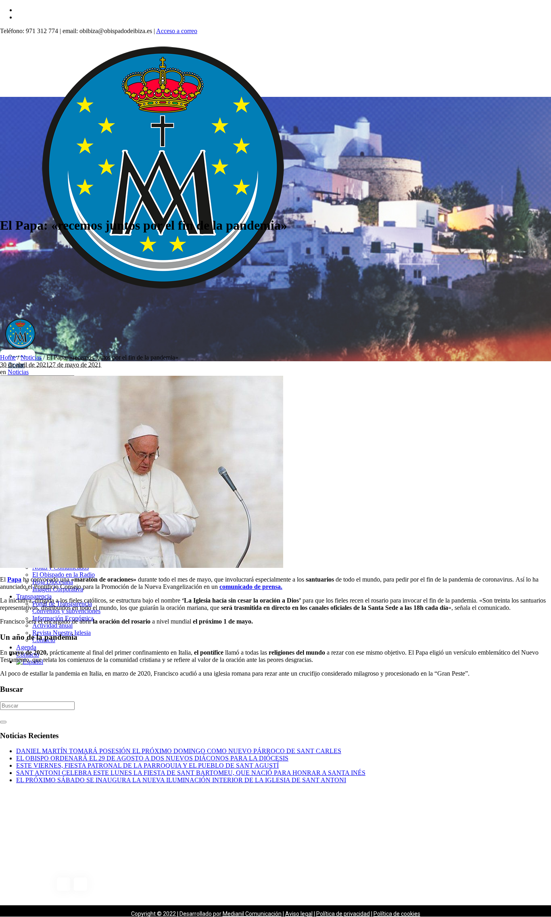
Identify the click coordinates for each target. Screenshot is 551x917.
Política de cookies (397, 914)
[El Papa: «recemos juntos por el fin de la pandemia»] (141, 565)
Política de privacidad (343, 914)
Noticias (31, 357)
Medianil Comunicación (252, 914)
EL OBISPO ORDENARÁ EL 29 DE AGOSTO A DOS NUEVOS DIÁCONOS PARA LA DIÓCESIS (152, 758)
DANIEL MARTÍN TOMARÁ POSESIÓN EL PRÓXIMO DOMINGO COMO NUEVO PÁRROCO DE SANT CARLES (178, 750)
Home (8, 357)
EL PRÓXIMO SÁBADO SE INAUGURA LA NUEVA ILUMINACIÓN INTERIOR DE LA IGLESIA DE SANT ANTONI (181, 780)
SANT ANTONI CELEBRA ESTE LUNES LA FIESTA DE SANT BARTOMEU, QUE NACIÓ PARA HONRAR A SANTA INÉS (190, 772)
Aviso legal (299, 914)
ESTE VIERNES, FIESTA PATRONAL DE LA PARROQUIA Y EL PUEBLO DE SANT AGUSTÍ (147, 765)
